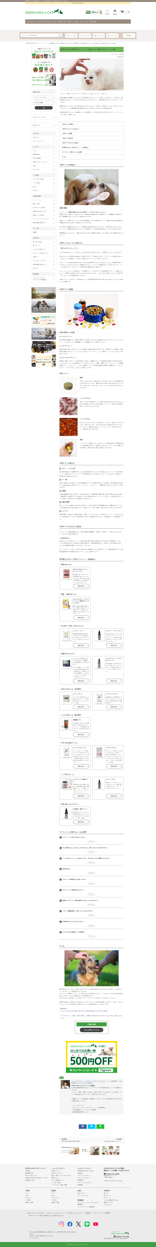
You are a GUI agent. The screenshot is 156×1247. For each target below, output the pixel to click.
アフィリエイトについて (85, 1182)
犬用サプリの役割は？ (68, 124)
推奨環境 (80, 1180)
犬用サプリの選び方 (67, 138)
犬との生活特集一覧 (62, 43)
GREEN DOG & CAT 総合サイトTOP (36, 1178)
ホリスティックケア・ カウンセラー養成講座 (39, 278)
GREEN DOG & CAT (31, 43)
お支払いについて (56, 1173)
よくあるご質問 (56, 1182)
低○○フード (36, 245)
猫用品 (35, 232)
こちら (87, 551)
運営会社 (80, 1173)
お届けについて (56, 1171)
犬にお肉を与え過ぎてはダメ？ (112, 1140)
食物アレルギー (108, 1202)
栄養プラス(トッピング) (40, 162)
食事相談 (129, 35)
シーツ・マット (37, 200)
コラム (70, 43)
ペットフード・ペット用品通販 (47, 43)
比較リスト (70, 21)
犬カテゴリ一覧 (71, 35)
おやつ (86, 21)
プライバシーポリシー (84, 1175)
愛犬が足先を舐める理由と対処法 (71, 1140)
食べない (106, 1193)
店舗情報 (88, 1213)
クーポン (48, 21)
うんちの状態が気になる (111, 1200)
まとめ (64, 156)
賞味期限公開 (29, 1173)
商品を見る (81, 586)
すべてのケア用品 (38, 179)
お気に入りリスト (62, 21)
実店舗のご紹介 (29, 1180)
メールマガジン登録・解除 (59, 1185)
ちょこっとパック (38, 141)
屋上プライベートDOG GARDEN (39, 1215)
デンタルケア (108, 1204)
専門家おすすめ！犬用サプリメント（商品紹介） (75, 147)
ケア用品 (28, 1200)
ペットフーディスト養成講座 (86, 1207)
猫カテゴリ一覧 (98, 35)
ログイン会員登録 (115, 13)
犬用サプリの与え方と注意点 (70, 142)
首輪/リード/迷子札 (38, 215)
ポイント (54, 21)
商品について (55, 1178)
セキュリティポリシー (84, 1178)
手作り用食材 (37, 158)
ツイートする (91, 1128)
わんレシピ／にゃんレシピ (55, 1213)
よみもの (77, 21)
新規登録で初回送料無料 (77, 3)
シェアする (82, 1128)
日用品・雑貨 (93, 21)
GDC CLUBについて (31, 1175)
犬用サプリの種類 (67, 133)
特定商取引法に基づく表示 (85, 1171)
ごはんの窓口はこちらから (91, 1030)
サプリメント (37, 169)
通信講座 (107, 1213)
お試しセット (37, 137)
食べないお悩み (37, 241)
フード (81, 21)
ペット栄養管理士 (112, 1081)
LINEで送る (100, 1128)
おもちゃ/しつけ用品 (39, 207)
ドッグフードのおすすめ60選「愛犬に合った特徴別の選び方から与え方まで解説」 (84, 1011)
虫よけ (35, 186)
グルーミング (98, 1213)
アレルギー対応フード (39, 249)
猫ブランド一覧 (112, 35)
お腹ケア (35, 257)
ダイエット (107, 1197)
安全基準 (28, 1171)
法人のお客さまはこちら (57, 1215)
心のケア (35, 190)
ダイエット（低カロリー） (41, 253)
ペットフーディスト (77, 1081)
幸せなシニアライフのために (35, 1213)
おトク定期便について (58, 1180)
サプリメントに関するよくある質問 (72, 152)
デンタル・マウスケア (39, 260)
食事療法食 (36, 154)
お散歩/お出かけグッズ (39, 211)
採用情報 (80, 1185)
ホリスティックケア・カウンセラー (95, 1081)
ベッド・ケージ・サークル (41, 219)
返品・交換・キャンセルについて (61, 1175)
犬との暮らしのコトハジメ (74, 1213)
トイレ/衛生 (36, 183)
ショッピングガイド (40, 21)
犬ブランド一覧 (85, 35)
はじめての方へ (30, 21)
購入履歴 (107, 14)
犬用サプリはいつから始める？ (70, 129)
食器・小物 (36, 203)
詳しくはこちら (34, 1237)
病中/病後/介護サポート (40, 222)
